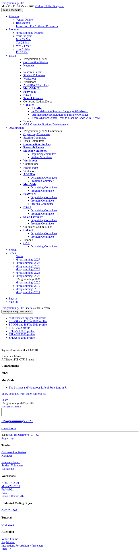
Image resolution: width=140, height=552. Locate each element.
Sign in (13, 298)
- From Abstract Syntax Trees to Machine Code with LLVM (65, 117)
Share (4, 399)
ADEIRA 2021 (10, 482)
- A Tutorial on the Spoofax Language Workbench (59, 111)
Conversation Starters (35, 62)
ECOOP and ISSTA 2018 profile (28, 321)
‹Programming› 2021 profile (17, 311)
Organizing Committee (36, 134)
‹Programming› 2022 (28, 275)
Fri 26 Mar (22, 52)
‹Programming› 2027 (28, 259)
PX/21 (5, 492)
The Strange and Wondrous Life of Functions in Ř (38, 387)
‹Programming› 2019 (28, 285)
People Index (30, 167)
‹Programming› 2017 (28, 292)
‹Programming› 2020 (28, 282)
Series (19, 256)
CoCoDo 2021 (10, 510)
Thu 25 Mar (23, 49)
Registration (23, 22)
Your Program (24, 36)
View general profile (11, 406)
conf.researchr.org (18, 434)
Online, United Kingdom (49, 6)
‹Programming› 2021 (13, 307)
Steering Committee (34, 137)
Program (14, 29)
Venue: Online (24, 19)
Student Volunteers (34, 75)
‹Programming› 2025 (28, 266)
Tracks (12, 55)
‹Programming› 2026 (28, 262)
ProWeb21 (7, 489)
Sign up (13, 301)
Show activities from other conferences (23, 393)
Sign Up (6, 548)
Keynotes (28, 65)
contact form (8, 428)
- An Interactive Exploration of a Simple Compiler (59, 114)
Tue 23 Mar (23, 42)
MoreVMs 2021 (10, 486)
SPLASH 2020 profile (22, 334)
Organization (16, 127)
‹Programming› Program (30, 32)
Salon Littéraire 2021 (13, 496)
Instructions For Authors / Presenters (37, 26)
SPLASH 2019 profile (22, 331)
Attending (14, 16)
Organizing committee (43, 153)
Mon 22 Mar (23, 39)
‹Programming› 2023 (28, 272)
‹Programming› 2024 (28, 269)
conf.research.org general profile (27, 318)
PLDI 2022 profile (19, 327)
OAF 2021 (7, 524)
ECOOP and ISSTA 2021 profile (28, 324)
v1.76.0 (35, 434)
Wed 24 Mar (23, 45)
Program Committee (42, 180)
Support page (8, 438)
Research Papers (32, 72)
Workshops (29, 78)
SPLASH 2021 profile (22, 337)
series (30, 307)
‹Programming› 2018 (28, 289)
